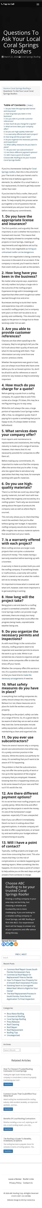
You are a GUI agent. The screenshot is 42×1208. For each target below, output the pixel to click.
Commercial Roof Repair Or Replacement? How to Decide (19, 976)
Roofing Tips (12, 1032)
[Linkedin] (11, 944)
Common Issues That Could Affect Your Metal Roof (19, 1095)
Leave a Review (14, 1179)
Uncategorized (13, 1035)
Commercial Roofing (16, 1016)
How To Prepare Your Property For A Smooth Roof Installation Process (22, 981)
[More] (15, 944)
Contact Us (28, 1183)
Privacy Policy (15, 1183)
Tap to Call (8, 4)
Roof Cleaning (13, 1024)
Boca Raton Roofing (15, 1013)
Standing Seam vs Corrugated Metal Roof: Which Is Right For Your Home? (22, 988)
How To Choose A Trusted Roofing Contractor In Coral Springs (18, 1070)
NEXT (24, 954)
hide (30, 105)
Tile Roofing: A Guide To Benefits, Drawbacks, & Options (17, 1139)
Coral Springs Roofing (30, 56)
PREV (17, 954)
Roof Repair (12, 1027)
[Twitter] (8, 944)
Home (6, 88)
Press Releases (13, 1021)
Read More (8, 1084)
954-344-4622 (11, 922)
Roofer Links (28, 1179)
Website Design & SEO (15, 1200)
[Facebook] (4, 944)
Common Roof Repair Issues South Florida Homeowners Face (22, 970)
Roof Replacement (15, 1030)
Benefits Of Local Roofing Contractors (19, 1118)
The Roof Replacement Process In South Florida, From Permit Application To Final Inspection (21, 996)
